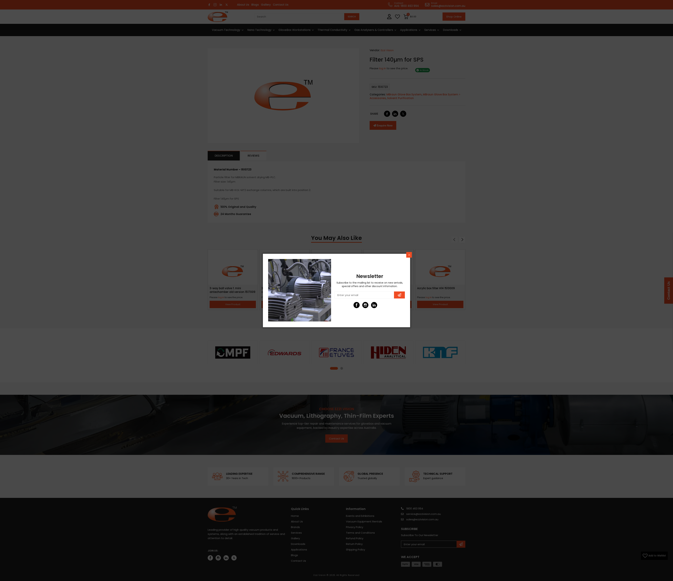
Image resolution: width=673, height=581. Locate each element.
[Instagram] (365, 305)
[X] (383, 305)
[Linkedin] (374, 305)
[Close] (409, 255)
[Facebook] (357, 305)
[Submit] (399, 294)
